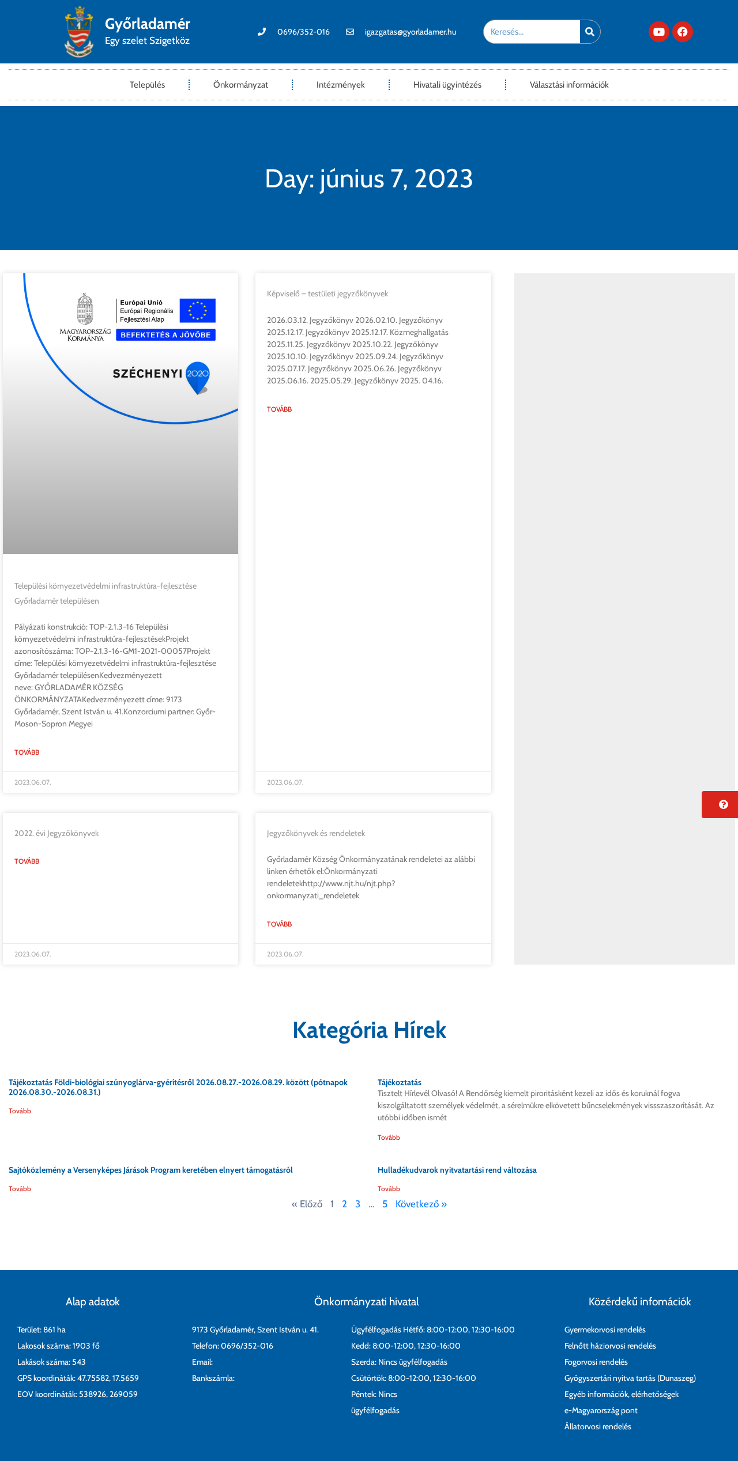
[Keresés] (590, 31)
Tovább (26, 752)
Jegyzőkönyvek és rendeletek (316, 833)
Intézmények (341, 85)
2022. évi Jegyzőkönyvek (56, 833)
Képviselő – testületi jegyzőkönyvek (327, 293)
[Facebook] (682, 31)
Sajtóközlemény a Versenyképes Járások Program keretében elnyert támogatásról (151, 1170)
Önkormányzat (240, 85)
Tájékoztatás (399, 1082)
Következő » (421, 1204)
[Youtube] (659, 31)
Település (147, 85)
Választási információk (569, 85)
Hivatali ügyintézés (447, 85)
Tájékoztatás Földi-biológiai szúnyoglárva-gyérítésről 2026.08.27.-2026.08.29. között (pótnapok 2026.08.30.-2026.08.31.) (178, 1087)
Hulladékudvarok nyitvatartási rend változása (457, 1170)
